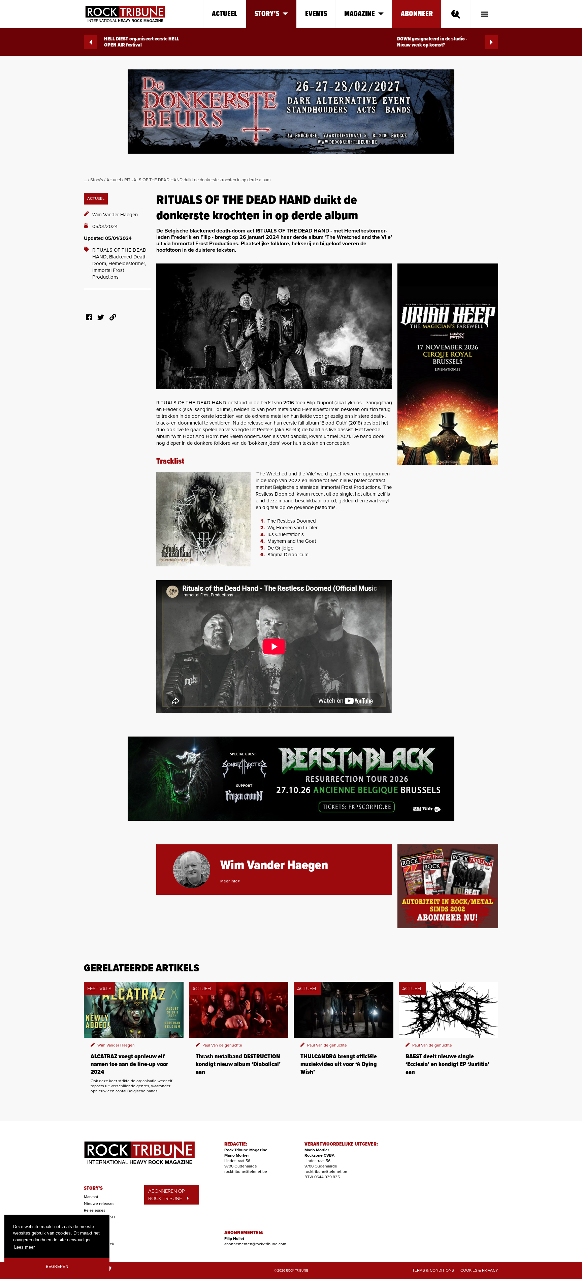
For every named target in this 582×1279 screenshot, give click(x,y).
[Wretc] (203, 519)
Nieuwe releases (99, 1203)
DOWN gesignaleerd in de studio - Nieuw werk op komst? (432, 42)
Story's (96, 180)
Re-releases (94, 1210)
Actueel (224, 14)
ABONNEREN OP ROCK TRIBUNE (166, 1195)
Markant (91, 1196)
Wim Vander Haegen (115, 215)
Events (316, 14)
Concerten (93, 1223)
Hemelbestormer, (127, 263)
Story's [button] (267, 14)
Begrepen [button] (57, 1266)
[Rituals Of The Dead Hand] (274, 326)
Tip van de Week (99, 1244)
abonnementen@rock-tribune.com (255, 1244)
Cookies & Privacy (479, 1270)
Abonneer (417, 14)
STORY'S (93, 1188)
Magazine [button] (359, 14)
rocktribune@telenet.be (245, 1171)
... (85, 180)
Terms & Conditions (433, 1270)
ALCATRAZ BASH (99, 1217)
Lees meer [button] (24, 1247)
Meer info (229, 881)
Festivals (92, 1230)
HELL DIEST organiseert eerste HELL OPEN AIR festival (141, 42)
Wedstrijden (95, 1237)
